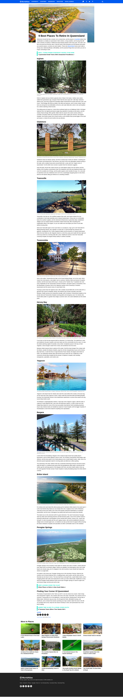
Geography (51, 1)
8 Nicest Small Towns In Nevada (92, 635)
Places (49, 617)
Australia (77, 39)
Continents (34, 1)
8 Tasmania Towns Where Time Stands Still (51, 609)
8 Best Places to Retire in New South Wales (51, 587)
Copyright (34, 682)
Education (60, 1)
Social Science (69, 1)
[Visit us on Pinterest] (28, 686)
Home (21, 682)
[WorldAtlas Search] (102, 1)
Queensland (71, 46)
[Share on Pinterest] (45, 615)
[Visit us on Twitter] (26, 686)
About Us (38, 682)
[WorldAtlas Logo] (25, 1)
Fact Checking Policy (45, 682)
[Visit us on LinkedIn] (31, 686)
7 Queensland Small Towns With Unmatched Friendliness (55, 54)
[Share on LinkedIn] (48, 615)
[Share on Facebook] (40, 615)
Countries (43, 1)
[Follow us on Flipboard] (21, 686)
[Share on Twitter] (43, 615)
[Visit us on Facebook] (23, 686)
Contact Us (25, 682)
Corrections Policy (53, 682)
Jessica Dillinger (40, 617)
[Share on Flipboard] (38, 615)
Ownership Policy (61, 682)
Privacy (29, 682)
